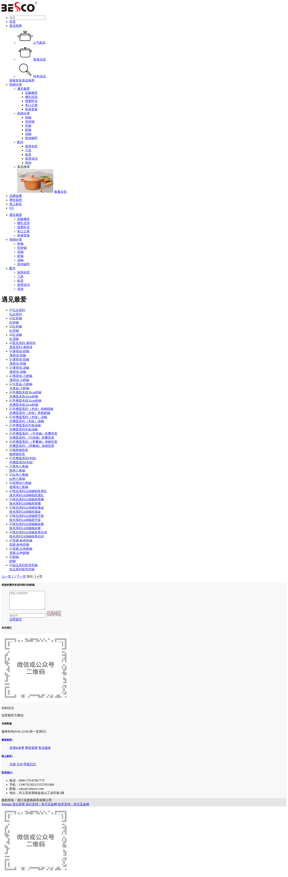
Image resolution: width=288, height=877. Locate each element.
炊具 (28, 154)
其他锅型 (31, 138)
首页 (12, 21)
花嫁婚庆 (31, 92)
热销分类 (15, 84)
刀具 (28, 150)
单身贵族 (31, 109)
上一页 (6, 576)
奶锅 (28, 129)
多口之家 (31, 105)
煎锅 (28, 125)
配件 (20, 142)
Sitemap (7, 804)
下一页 (21, 576)
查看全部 (60, 191)
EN (11, 208)
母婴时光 (31, 101)
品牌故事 (15, 196)
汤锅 (28, 134)
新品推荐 (15, 25)
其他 (28, 162)
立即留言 (15, 619)
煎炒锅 (29, 121)
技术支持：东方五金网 (73, 804)
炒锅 (28, 117)
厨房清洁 (31, 158)
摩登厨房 (15, 200)
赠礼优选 (31, 97)
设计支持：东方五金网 (41, 804)
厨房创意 (31, 146)
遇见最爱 (23, 88)
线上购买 (15, 204)
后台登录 (18, 804)
